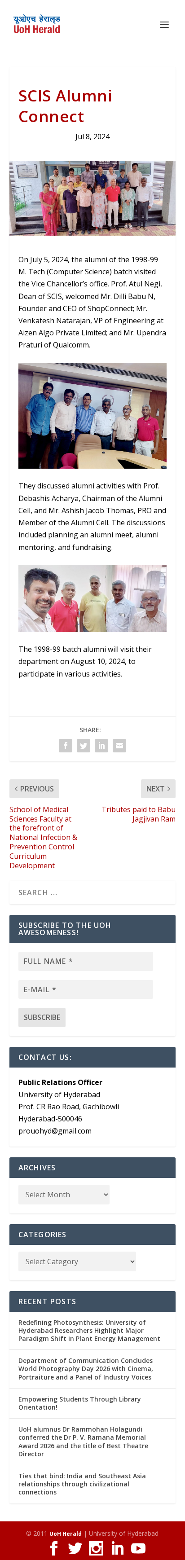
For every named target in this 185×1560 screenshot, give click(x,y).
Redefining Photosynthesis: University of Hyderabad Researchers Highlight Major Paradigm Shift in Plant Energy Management (89, 1330)
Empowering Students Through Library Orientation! (79, 1403)
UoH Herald (65, 1534)
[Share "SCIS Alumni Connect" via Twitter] (83, 746)
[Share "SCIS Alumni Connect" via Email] (119, 746)
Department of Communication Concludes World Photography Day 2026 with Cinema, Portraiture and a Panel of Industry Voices (85, 1368)
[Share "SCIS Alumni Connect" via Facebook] (66, 746)
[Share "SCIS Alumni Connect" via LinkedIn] (101, 746)
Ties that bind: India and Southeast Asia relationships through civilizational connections (82, 1484)
